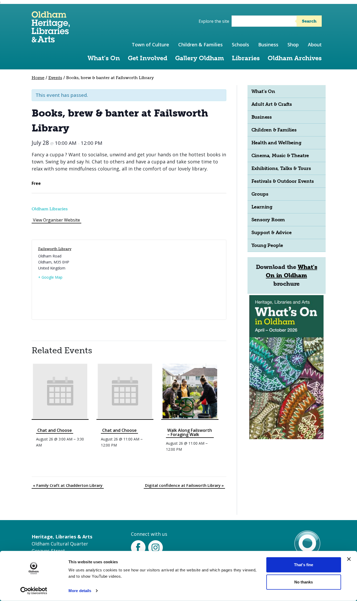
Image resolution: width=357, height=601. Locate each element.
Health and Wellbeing (276, 143)
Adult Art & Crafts (271, 104)
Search (309, 21)
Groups (259, 194)
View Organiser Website (56, 220)
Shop (293, 44)
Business (268, 44)
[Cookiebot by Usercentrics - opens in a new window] (34, 591)
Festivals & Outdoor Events (282, 181)
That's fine (303, 565)
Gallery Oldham (199, 58)
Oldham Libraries (50, 208)
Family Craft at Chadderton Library (67, 485)
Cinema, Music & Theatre (280, 155)
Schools (240, 44)
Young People (267, 245)
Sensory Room (268, 220)
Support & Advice (271, 232)
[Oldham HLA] (51, 39)
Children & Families (200, 44)
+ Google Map (50, 277)
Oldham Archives (295, 58)
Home (38, 77)
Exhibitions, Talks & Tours (281, 168)
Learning (261, 207)
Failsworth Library (54, 249)
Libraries (246, 58)
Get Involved (147, 58)
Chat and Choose (54, 430)
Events (55, 77)
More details (79, 590)
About (315, 44)
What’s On (104, 58)
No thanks (303, 582)
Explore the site (214, 21)
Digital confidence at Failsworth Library (184, 485)
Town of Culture (150, 44)
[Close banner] (349, 559)
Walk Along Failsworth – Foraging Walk (189, 432)
